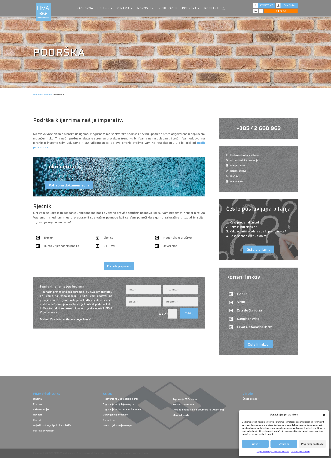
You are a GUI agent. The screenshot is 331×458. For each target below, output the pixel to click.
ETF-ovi (109, 245)
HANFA (242, 294)
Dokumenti (236, 181)
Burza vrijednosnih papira (61, 245)
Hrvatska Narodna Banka (255, 327)
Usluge (103, 8)
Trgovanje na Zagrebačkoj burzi (120, 399)
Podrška (189, 8)
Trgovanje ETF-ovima (185, 399)
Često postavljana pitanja (244, 155)
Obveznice (170, 245)
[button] (324, 415)
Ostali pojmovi (119, 266)
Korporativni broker (183, 404)
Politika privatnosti (300, 451)
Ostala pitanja (258, 249)
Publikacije (168, 8)
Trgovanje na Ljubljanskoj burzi (120, 404)
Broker (48, 237)
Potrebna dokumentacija (69, 185)
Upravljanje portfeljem (115, 415)
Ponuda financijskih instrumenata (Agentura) (198, 410)
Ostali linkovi (258, 344)
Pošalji (188, 313)
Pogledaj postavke (312, 444)
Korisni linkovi (238, 171)
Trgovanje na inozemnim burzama (122, 409)
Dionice (108, 237)
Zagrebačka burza (249, 310)
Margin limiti (237, 165)
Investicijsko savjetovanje (117, 425)
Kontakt (211, 8)
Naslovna (85, 8)
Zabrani (284, 444)
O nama (123, 8)
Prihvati (255, 444)
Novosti (144, 8)
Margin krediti (181, 415)
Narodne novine (248, 318)
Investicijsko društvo (177, 237)
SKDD (241, 302)
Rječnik (234, 176)
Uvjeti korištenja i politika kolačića (273, 451)
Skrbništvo (109, 420)
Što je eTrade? (251, 399)
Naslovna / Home (42, 94)
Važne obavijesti (42, 409)
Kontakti (38, 420)
